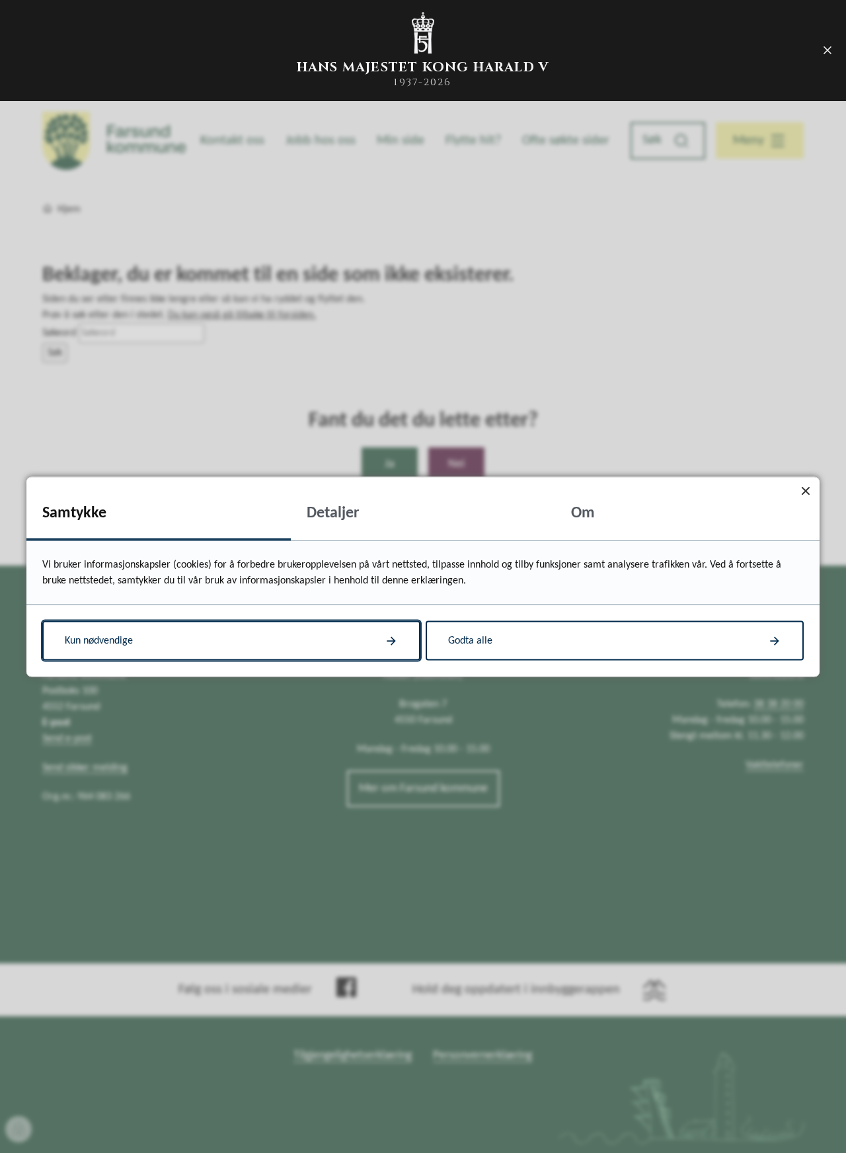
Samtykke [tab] (74, 513)
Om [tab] (583, 513)
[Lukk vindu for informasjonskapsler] (805, 490)
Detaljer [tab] (333, 513)
